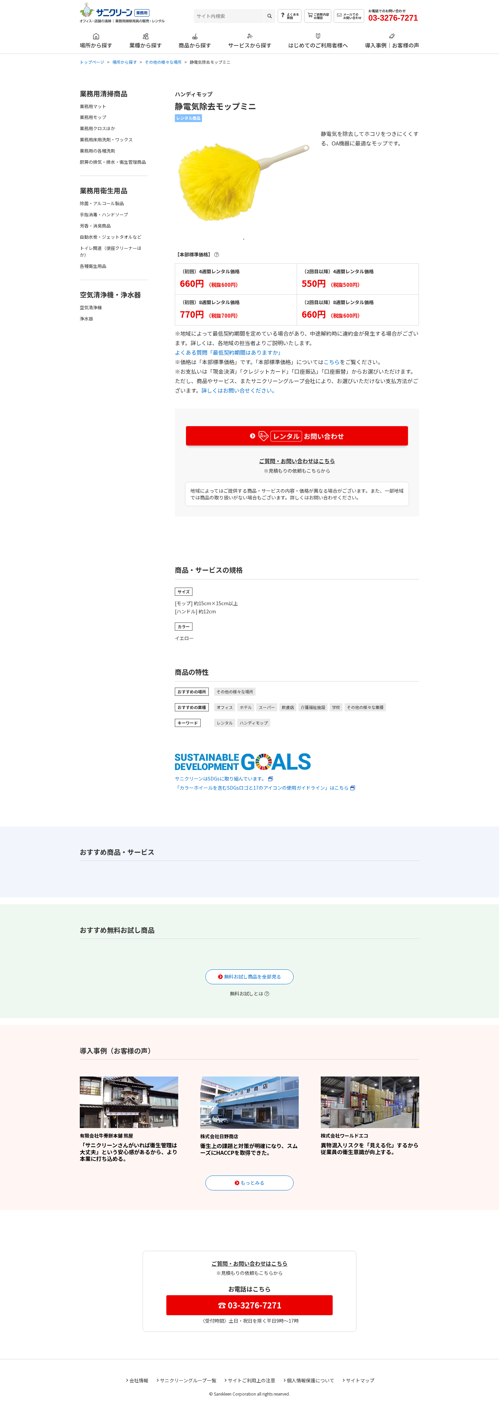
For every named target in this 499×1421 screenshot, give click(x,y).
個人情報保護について (310, 1380)
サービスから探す (250, 44)
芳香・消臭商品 (95, 225)
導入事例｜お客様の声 (392, 44)
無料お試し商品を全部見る (252, 976)
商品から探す (195, 44)
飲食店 (288, 707)
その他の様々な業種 (365, 707)
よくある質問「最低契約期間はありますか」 (229, 352)
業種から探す (145, 44)
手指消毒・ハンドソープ (104, 214)
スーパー (267, 707)
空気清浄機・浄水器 (110, 294)
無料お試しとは (246, 993)
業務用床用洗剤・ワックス (106, 139)
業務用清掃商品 (103, 93)
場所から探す (96, 44)
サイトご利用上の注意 (251, 1380)
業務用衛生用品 (103, 190)
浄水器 (86, 318)
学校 (336, 707)
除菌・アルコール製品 (102, 203)
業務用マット (93, 106)
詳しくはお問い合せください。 (239, 390)
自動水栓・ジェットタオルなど (111, 237)
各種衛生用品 (93, 266)
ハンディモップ (254, 723)
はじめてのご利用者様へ (318, 44)
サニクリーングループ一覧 (188, 1380)
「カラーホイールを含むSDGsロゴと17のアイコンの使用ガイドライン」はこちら (262, 787)
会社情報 (138, 1380)
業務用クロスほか (97, 128)
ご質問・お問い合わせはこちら (297, 461)
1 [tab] (243, 238)
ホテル (246, 707)
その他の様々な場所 (235, 691)
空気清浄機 (91, 307)
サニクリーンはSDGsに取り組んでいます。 (220, 778)
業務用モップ (93, 117)
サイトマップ (360, 1380)
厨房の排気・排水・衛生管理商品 (113, 162)
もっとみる (252, 1182)
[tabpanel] (244, 180)
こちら (332, 362)
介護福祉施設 (313, 707)
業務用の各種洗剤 (97, 150)
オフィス (225, 707)
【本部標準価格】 (194, 254)
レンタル (225, 723)
